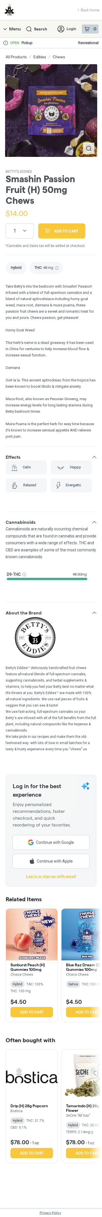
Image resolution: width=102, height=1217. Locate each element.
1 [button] (14, 231)
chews (59, 57)
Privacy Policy (50, 1212)
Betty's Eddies (19, 171)
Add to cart (32, 1012)
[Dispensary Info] (5, 43)
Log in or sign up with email (51, 876)
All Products (16, 57)
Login (71, 29)
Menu (15, 28)
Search (40, 29)
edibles (39, 57)
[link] (16, 268)
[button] (51, 457)
